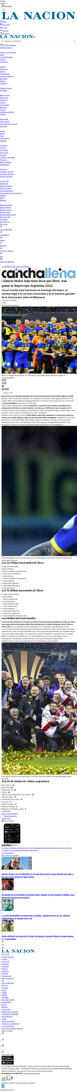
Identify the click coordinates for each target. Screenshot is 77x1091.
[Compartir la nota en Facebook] (3, 389)
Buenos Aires (5, 95)
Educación (4, 100)
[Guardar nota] (3, 380)
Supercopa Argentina (10, 814)
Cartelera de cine (6, 172)
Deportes (15, 266)
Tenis (2, 136)
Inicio (4, 22)
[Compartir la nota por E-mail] (7, 389)
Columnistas (4, 122)
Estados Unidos (6, 88)
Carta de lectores (6, 191)
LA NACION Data (6, 57)
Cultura (3, 102)
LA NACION (6, 266)
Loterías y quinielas (7, 157)
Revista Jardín (5, 217)
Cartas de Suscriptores (8, 124)
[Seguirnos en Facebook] (3, 1034)
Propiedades (5, 74)
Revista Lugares (6, 210)
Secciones (6, 25)
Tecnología (4, 150)
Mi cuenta (6, 34)
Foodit (4, 28)
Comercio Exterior (7, 76)
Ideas (2, 198)
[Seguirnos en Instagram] (3, 1046)
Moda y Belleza (5, 162)
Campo (2, 71)
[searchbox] (37, 41)
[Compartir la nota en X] (5, 389)
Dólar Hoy (4, 69)
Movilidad (3, 79)
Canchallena (4, 138)
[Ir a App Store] (8, 1064)
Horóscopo (4, 153)
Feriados (3, 155)
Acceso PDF (4, 181)
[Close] (3, 942)
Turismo (3, 148)
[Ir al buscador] (4, 10)
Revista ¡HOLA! (5, 207)
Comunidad (4, 105)
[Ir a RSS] (3, 1052)
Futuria (2, 67)
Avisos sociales (5, 188)
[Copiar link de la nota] (3, 386)
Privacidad (36, 1073)
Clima (2, 55)
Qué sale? (3, 169)
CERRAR (2, 1)
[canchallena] (38, 278)
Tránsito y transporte (8, 52)
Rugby (2, 133)
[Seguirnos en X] (3, 1040)
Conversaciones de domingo (11, 193)
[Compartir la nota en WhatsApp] (5, 383)
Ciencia (2, 110)
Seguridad (4, 98)
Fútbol (2, 131)
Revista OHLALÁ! (6, 205)
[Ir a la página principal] (38, 19)
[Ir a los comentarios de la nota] (5, 380)
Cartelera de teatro (7, 174)
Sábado (3, 196)
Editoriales (4, 119)
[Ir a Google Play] (8, 1059)
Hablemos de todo (7, 112)
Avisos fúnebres (6, 186)
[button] (38, 149)
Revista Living (5, 212)
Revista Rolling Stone (8, 215)
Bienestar (3, 107)
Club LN (5, 31)
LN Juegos (4, 145)
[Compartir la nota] (3, 383)
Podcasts (3, 160)
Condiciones (27, 1073)
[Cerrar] (34, 37)
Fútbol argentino (10, 816)
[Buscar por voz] (74, 41)
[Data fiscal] (3, 1087)
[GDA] (7, 1080)
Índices (2, 81)
